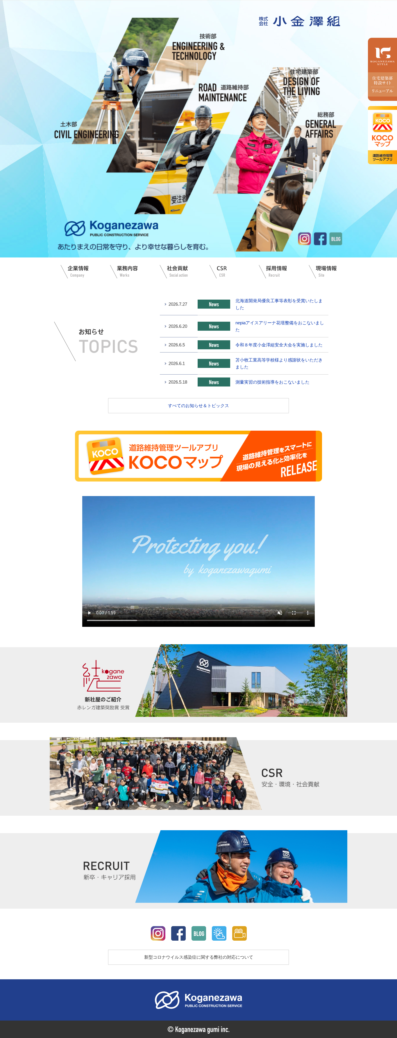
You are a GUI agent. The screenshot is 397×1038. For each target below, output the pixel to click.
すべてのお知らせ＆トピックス (198, 405)
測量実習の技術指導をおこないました (272, 382)
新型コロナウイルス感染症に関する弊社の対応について (198, 957)
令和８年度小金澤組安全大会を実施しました (279, 344)
